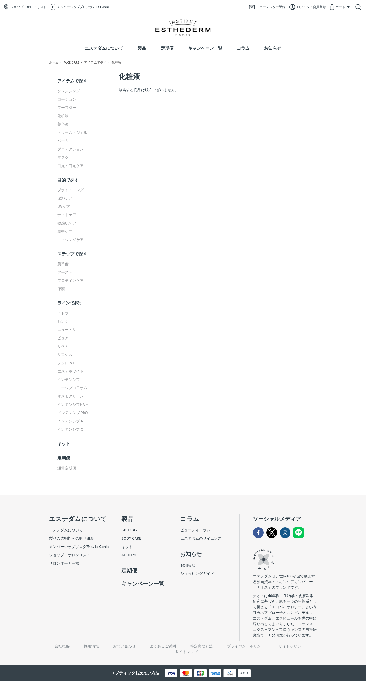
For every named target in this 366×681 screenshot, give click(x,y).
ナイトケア (66, 215)
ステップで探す (72, 253)
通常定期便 (66, 468)
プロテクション (70, 149)
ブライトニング (70, 190)
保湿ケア (64, 198)
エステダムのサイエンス (201, 538)
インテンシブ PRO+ (73, 413)
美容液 (63, 124)
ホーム (54, 62)
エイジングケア (70, 240)
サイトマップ (186, 652)
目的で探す (68, 179)
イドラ (63, 313)
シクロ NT (65, 363)
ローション (66, 99)
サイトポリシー (292, 646)
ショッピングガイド (197, 573)
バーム (63, 141)
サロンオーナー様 (64, 563)
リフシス (64, 354)
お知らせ (272, 48)
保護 (61, 289)
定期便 (167, 48)
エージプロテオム (72, 388)
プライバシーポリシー (245, 646)
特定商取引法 (201, 646)
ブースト (64, 272)
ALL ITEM (128, 555)
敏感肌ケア (66, 223)
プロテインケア (70, 280)
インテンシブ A (70, 421)
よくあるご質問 (163, 646)
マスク (63, 157)
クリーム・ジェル (72, 132)
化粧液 (63, 116)
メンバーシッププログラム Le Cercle (83, 7)
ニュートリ (66, 329)
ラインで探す (70, 302)
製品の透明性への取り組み (71, 538)
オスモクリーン (70, 396)
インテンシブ (68, 379)
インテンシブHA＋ (73, 404)
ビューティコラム (195, 530)
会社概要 (62, 646)
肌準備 (63, 264)
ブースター (66, 107)
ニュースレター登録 (270, 7)
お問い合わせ (124, 646)
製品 (142, 48)
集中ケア (64, 231)
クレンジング (68, 91)
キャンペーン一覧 (205, 48)
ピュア (63, 338)
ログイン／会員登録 (311, 7)
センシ (63, 321)
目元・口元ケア (70, 166)
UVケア (63, 206)
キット (63, 443)
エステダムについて (104, 48)
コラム (243, 48)
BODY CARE (131, 538)
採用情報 (91, 646)
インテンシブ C (70, 429)
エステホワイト (70, 371)
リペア (63, 346)
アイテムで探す (95, 62)
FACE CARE (71, 62)
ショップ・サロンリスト (69, 555)
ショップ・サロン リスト (28, 7)
